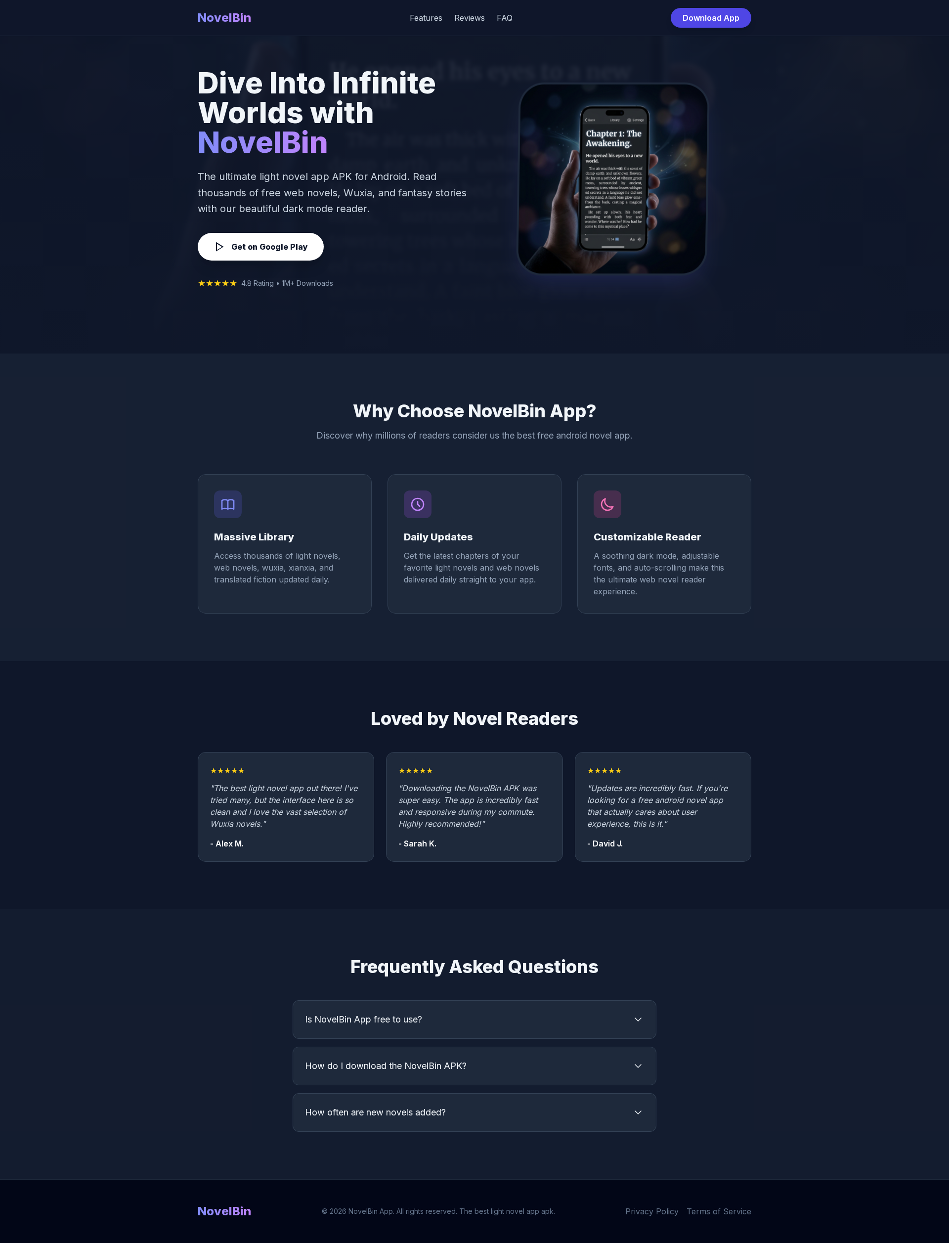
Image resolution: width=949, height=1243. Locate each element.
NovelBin (224, 17)
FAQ (505, 18)
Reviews (469, 18)
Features (426, 18)
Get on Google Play (269, 247)
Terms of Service (719, 1211)
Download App (711, 18)
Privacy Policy (652, 1211)
